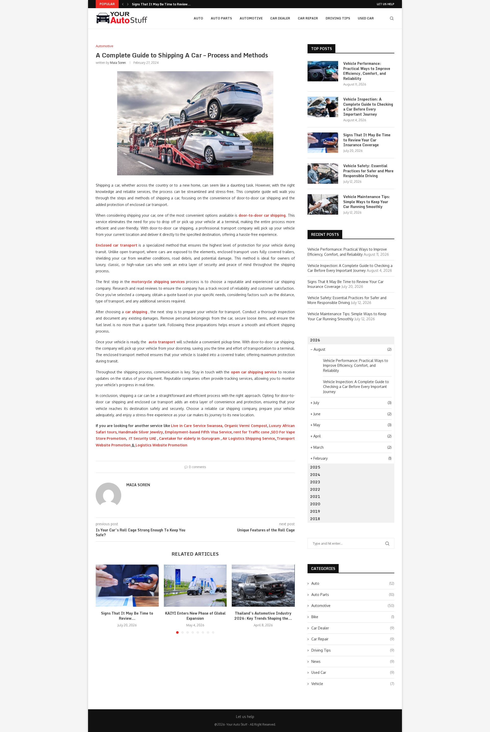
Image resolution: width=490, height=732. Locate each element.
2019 (315, 511)
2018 (315, 519)
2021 (315, 496)
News (352, 661)
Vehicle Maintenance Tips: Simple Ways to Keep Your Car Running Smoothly (366, 201)
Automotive (251, 18)
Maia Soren (118, 63)
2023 (315, 482)
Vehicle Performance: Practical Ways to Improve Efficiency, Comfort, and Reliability (366, 71)
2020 (315, 504)
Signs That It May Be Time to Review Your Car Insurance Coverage (366, 140)
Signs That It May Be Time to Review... (161, 4)
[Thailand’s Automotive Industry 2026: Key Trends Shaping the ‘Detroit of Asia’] (263, 585)
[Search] (391, 18)
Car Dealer (280, 18)
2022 (315, 489)
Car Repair (308, 18)
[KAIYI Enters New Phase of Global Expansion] (195, 585)
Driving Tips (338, 18)
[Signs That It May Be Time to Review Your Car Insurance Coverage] (127, 585)
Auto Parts (221, 18)
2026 (315, 340)
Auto (198, 18)
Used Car (366, 18)
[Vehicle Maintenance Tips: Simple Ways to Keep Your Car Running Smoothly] (323, 204)
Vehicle (352, 683)
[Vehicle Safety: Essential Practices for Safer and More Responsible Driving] (323, 173)
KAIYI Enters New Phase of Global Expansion (195, 616)
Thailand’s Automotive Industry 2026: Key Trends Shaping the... (263, 616)
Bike (352, 617)
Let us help (385, 4)
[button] (123, 4)
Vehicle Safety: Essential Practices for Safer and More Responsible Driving (368, 170)
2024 (315, 475)
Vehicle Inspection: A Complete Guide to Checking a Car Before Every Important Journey (368, 107)
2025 (315, 467)
